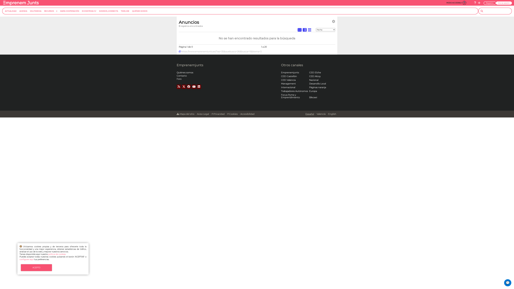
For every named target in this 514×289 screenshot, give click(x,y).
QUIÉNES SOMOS (139, 11)
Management (288, 83)
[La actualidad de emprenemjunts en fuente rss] (179, 87)
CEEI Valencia (288, 80)
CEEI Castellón (289, 76)
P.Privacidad (218, 114)
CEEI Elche (315, 72)
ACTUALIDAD (11, 11)
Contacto (182, 76)
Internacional (288, 87)
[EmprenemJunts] (21, 4)
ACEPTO (36, 268)
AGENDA (23, 11)
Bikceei (313, 97)
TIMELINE (125, 11)
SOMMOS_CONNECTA (108, 11)
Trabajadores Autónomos (294, 91)
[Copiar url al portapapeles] (180, 51)
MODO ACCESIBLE (454, 3)
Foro (179, 79)
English (332, 114)
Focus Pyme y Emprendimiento (290, 96)
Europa (313, 91)
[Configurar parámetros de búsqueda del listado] (333, 21)
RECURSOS (49, 11)
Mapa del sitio (186, 114)
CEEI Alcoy (315, 76)
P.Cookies (232, 114)
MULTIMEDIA (35, 11)
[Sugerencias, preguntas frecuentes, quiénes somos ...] (475, 2)
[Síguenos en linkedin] (199, 87)
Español (309, 114)
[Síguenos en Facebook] (189, 87)
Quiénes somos (185, 72)
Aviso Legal (203, 114)
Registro (490, 3)
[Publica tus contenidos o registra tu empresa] (479, 2)
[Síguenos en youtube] (194, 87)
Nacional (313, 80)
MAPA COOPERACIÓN (69, 11)
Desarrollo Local (317, 83)
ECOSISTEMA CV (89, 11)
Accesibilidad (247, 114)
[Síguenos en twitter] (184, 87)
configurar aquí (27, 259)
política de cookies (57, 254)
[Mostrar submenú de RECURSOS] (57, 13)
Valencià (321, 114)
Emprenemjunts (190, 65)
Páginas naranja (317, 87)
